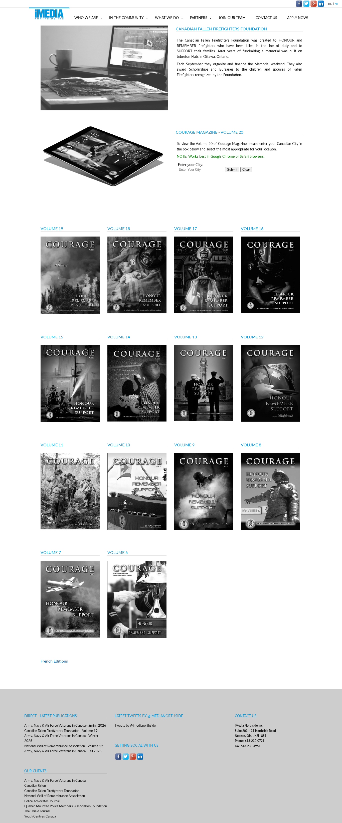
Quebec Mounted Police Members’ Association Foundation (65, 806)
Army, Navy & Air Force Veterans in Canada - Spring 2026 (65, 725)
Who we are (86, 18)
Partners (198, 18)
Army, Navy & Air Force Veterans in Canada (55, 780)
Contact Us (266, 18)
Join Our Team (232, 18)
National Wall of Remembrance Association (54, 796)
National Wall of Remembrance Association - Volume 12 (63, 746)
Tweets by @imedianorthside (135, 725)
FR (336, 3)
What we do (167, 18)
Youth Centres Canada (40, 816)
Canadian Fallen (35, 785)
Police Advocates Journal (42, 801)
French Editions (54, 661)
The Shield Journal (37, 811)
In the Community (126, 18)
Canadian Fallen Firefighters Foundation (51, 791)
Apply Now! (297, 18)
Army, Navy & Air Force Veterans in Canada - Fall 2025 (63, 751)
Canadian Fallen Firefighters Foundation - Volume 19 (61, 731)
